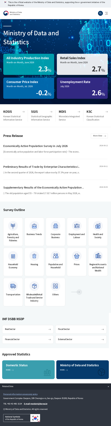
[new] (21, 418)
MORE (8, 370)
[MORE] (76, 292)
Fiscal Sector (64, 329)
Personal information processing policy (20, 394)
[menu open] (105, 13)
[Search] (100, 13)
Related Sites (6, 386)
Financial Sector (12, 339)
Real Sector (10, 329)
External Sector (65, 339)
